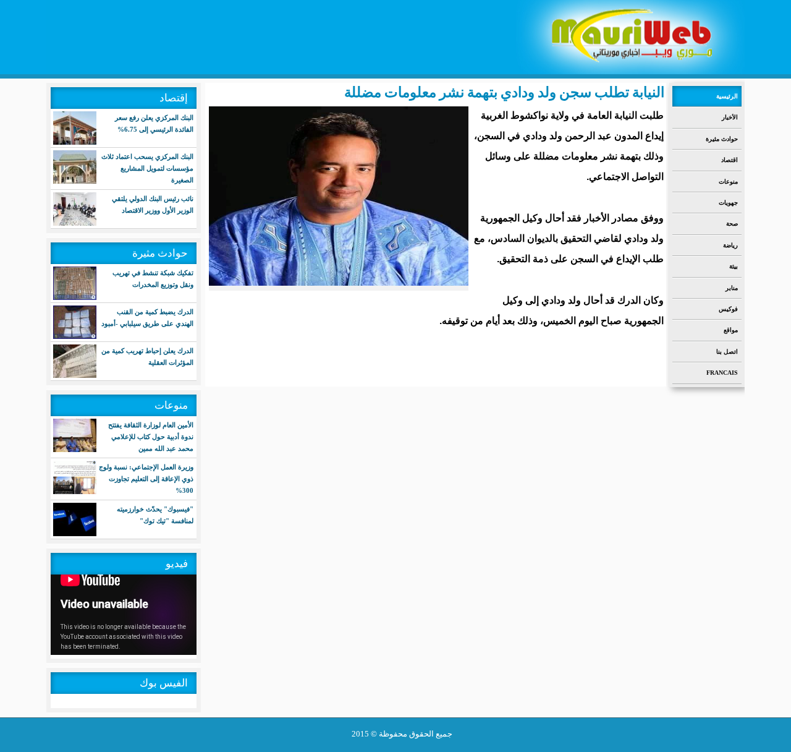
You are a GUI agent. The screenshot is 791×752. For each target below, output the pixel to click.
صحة (732, 223)
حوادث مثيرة (722, 138)
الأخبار (730, 117)
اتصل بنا (727, 351)
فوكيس (728, 309)
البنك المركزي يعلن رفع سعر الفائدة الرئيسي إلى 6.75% (154, 123)
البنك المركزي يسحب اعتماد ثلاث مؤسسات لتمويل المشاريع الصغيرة (147, 168)
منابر (731, 287)
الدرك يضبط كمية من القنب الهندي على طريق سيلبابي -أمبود (147, 317)
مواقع (731, 330)
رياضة (730, 245)
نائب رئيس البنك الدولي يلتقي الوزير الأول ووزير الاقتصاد (152, 204)
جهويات (728, 202)
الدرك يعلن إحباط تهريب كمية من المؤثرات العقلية (147, 356)
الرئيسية (727, 96)
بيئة (733, 266)
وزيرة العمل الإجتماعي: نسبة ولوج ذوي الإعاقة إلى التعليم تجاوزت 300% (146, 478)
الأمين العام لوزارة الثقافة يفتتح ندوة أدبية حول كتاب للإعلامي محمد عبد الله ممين (150, 436)
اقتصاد (729, 159)
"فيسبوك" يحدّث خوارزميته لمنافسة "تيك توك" (155, 514)
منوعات (728, 181)
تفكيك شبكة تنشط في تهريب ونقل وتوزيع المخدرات (152, 278)
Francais (722, 372)
